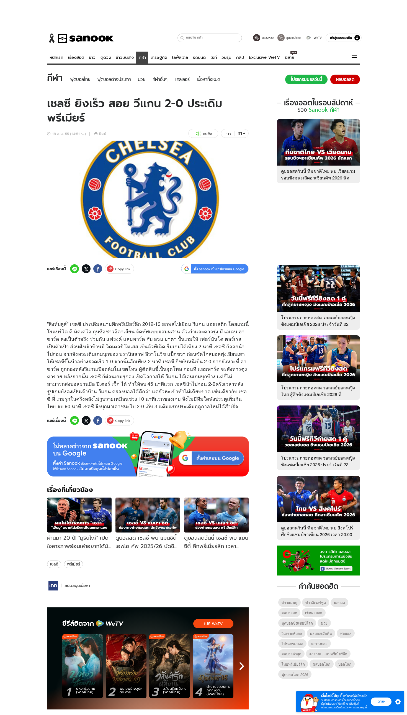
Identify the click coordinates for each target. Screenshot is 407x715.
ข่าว (92, 57)
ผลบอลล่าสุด (291, 653)
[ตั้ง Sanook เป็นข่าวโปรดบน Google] (148, 453)
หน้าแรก (56, 57)
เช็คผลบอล (313, 612)
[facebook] (97, 268)
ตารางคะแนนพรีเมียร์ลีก (328, 653)
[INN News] (53, 585)
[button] (182, 38)
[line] (74, 268)
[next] (242, 666)
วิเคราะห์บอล (292, 633)
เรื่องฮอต (76, 57)
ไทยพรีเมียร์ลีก (293, 664)
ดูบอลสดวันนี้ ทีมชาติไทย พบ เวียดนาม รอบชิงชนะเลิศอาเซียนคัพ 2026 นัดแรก (318, 177)
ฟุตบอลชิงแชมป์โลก (297, 623)
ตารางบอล (319, 643)
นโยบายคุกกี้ (360, 707)
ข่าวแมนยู (289, 602)
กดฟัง (207, 133)
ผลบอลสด (289, 612)
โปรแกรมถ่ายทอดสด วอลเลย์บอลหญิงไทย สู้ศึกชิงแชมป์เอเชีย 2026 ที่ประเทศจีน (318, 394)
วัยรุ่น (226, 57)
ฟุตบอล (345, 633)
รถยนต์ (199, 57)
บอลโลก (344, 664)
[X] (86, 268)
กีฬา (142, 57)
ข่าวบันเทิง (125, 57)
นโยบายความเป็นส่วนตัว (334, 707)
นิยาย (289, 57)
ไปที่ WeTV (213, 624)
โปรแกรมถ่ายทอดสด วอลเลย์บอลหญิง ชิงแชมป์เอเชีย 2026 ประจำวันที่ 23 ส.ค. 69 (318, 464)
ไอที (213, 57)
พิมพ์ (102, 133)
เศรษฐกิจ (159, 57)
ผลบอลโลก (321, 664)
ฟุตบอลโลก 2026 (295, 674)
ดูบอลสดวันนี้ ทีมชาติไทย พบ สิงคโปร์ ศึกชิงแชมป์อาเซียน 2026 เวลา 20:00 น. (317, 534)
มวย (324, 623)
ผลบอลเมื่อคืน (321, 633)
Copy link (122, 269)
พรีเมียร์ (73, 564)
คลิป (240, 57)
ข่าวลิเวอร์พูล (315, 602)
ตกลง (381, 701)
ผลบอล (339, 602)
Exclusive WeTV (264, 57)
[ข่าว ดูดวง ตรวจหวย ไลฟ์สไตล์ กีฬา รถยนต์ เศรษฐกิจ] (80, 38)
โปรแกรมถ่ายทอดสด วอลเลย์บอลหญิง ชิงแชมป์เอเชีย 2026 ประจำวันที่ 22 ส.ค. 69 (318, 324)
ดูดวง (106, 57)
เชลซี (54, 564)
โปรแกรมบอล (292, 643)
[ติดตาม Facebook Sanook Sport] (318, 560)
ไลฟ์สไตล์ (180, 57)
